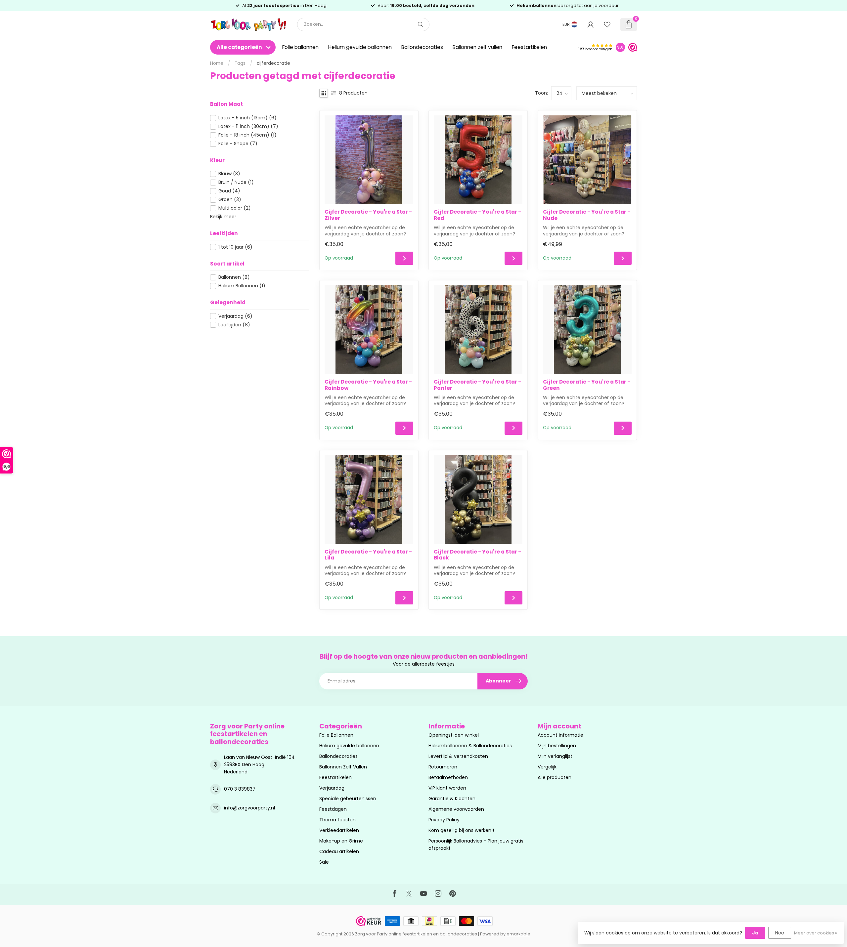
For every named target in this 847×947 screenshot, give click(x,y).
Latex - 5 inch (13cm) (247, 117)
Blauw (229, 173)
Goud (229, 190)
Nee (779, 932)
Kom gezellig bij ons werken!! (461, 830)
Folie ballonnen (300, 47)
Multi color (234, 208)
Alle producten (554, 777)
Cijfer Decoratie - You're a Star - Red (477, 215)
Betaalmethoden (448, 777)
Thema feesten (337, 819)
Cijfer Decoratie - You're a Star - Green (586, 385)
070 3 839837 (239, 789)
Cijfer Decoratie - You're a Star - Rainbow (368, 385)
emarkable (518, 934)
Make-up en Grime (341, 841)
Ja (755, 932)
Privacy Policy (444, 819)
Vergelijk (547, 766)
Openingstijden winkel (453, 735)
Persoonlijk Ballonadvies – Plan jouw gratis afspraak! (475, 844)
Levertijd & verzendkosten (458, 756)
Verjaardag (235, 316)
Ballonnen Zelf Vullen (343, 766)
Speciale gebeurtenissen (347, 798)
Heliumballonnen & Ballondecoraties (470, 745)
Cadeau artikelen (339, 851)
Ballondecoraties (422, 47)
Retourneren (442, 766)
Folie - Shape (237, 143)
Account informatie (560, 735)
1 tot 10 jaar (235, 247)
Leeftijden (234, 324)
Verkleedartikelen (339, 830)
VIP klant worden (447, 788)
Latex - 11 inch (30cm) (248, 126)
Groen (229, 199)
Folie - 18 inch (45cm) (247, 135)
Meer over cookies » (815, 933)
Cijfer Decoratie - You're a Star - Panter (477, 385)
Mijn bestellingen (557, 745)
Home (216, 63)
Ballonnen (234, 277)
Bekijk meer (223, 216)
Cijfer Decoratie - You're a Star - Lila (368, 555)
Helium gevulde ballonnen (360, 47)
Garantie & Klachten (451, 798)
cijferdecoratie (273, 63)
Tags (240, 63)
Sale (324, 862)
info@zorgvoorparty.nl (249, 807)
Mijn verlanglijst (555, 756)
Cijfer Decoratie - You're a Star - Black (477, 555)
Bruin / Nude (236, 182)
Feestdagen (333, 809)
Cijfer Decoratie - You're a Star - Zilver (368, 215)
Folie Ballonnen (336, 735)
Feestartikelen (529, 47)
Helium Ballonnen (241, 285)
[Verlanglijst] (607, 24)
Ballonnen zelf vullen (477, 47)
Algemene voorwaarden (456, 809)
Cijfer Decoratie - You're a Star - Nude (586, 215)
